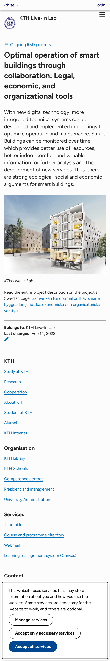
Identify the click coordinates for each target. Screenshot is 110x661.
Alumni (10, 422)
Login (100, 5)
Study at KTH (16, 371)
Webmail (12, 545)
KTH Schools (16, 468)
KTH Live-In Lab (38, 18)
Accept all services (33, 646)
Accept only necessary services (44, 633)
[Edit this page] (6, 339)
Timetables (14, 524)
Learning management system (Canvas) (40, 555)
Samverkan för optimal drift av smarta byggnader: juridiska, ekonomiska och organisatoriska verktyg (52, 304)
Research (12, 381)
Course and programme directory (34, 534)
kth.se (9, 5)
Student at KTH (18, 412)
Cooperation (15, 392)
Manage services (31, 619)
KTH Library (14, 458)
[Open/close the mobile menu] (102, 15)
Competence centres (23, 478)
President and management (29, 489)
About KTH (14, 402)
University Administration (27, 499)
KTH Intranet (15, 433)
